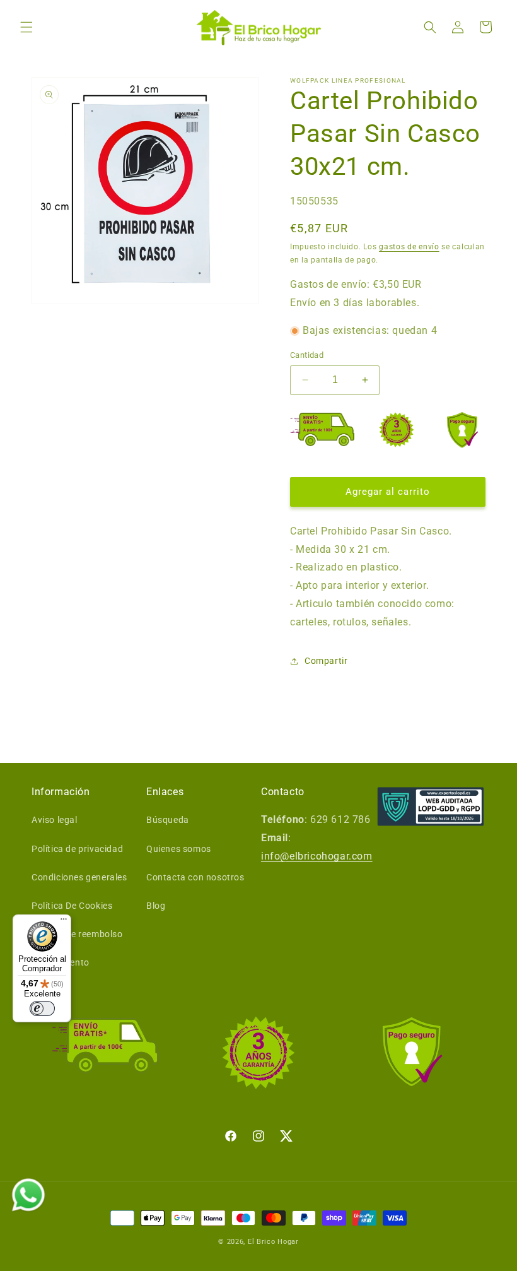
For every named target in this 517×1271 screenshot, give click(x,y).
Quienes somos (178, 849)
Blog (155, 906)
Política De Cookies (72, 906)
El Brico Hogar (273, 1242)
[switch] (42, 1008)
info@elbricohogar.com (317, 856)
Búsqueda (167, 820)
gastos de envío (409, 246)
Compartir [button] (326, 661)
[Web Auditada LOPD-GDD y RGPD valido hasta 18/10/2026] (430, 807)
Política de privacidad (77, 849)
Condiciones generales (79, 877)
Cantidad (306, 355)
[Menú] (63, 922)
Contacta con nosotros (195, 877)
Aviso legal (55, 820)
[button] (26, 27)
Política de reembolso (77, 934)
